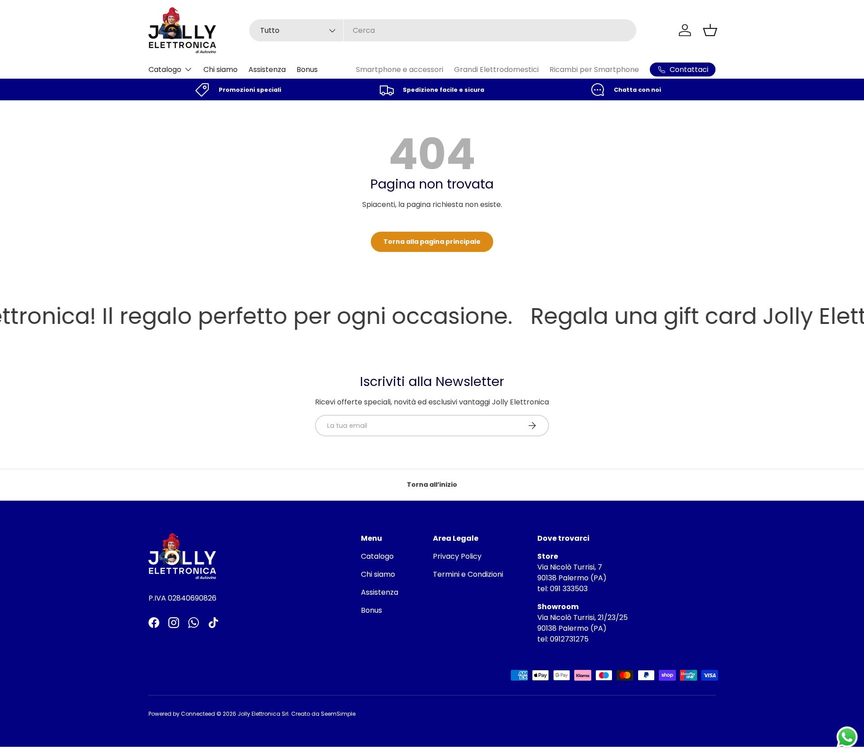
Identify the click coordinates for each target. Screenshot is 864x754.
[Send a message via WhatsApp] (847, 737)
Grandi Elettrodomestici (496, 69)
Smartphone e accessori (399, 69)
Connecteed (198, 714)
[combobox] (442, 30)
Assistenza (267, 69)
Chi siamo (220, 69)
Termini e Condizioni (468, 574)
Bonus (307, 69)
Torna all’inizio (432, 484)
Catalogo (164, 69)
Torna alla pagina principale (432, 241)
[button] (710, 30)
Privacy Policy (457, 556)
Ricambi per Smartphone (594, 69)
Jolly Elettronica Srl (263, 714)
